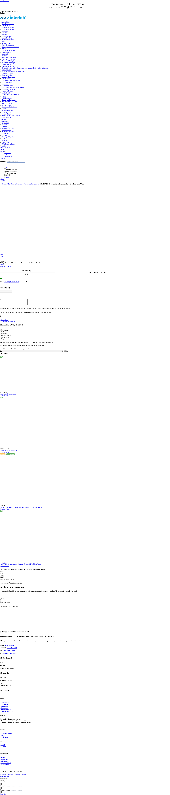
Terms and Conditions (13, 774)
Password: (7, 171)
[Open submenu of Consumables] (9, 22)
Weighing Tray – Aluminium (9, 450)
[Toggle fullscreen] (3, 778)
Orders (2, 757)
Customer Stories (6, 733)
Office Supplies (5, 709)
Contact (3, 746)
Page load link (4, 776)
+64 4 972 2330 (12, 648)
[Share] (5, 778)
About (2, 745)
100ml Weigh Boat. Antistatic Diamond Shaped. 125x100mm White (21, 507)
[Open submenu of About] (5, 151)
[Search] (1, 784)
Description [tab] (4, 320)
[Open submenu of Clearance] (7, 121)
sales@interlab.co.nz (9, 653)
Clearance (3, 708)
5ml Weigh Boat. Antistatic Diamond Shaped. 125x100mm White (20, 564)
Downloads (4, 759)
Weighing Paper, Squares (8, 394)
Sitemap (23, 774)
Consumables (6, 184)
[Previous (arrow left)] (1, 780)
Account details (5, 763)
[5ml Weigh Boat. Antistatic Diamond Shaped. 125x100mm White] (69, 536)
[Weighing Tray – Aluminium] (69, 423)
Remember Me (11, 173)
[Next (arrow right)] (3, 780)
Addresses (3, 761)
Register (7, 177)
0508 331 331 (9, 645)
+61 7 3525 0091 (9, 650)
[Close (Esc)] (6, 778)
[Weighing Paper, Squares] (69, 374)
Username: (7, 169)
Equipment (4, 704)
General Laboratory (17, 184)
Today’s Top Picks (6, 711)
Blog (2, 735)
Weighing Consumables (31, 184)
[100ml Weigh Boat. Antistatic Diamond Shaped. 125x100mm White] (69, 480)
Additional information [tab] (7, 321)
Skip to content (4, 1)
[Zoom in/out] (1, 778)
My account (4, 764)
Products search (5, 782)
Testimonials (4, 737)
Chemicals (4, 706)
